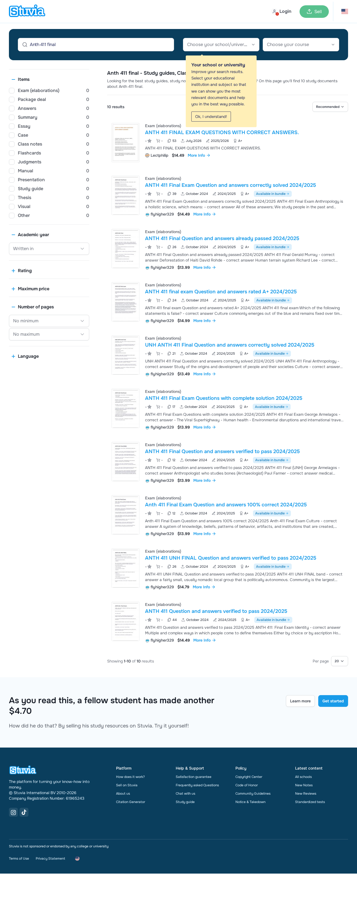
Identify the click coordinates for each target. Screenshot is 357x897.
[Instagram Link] (13, 812)
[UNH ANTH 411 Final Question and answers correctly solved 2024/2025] (125, 355)
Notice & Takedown (250, 802)
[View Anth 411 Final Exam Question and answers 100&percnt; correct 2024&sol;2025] (227, 515)
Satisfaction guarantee (193, 777)
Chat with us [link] (185, 793)
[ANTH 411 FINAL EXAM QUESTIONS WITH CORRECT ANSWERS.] (125, 142)
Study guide (185, 802)
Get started (333, 700)
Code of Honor (246, 785)
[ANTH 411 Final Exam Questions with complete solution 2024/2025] (125, 408)
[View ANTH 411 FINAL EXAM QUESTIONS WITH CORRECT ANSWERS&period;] (227, 143)
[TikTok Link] (24, 812)
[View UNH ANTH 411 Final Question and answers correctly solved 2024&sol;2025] (227, 355)
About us (123, 793)
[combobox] (221, 44)
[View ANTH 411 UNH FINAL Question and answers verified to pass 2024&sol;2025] (227, 568)
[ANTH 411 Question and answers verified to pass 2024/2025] (125, 621)
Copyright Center (248, 777)
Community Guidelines (253, 793)
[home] (27, 11)
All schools (303, 777)
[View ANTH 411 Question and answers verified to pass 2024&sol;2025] (227, 621)
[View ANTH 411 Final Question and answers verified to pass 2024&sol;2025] (227, 461)
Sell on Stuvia (127, 785)
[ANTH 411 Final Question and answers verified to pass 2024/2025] (125, 461)
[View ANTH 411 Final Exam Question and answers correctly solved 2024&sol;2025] (227, 195)
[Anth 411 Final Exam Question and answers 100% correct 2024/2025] (125, 515)
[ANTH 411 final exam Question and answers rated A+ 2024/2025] (125, 301)
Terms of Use (19, 858)
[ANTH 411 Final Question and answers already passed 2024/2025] (125, 248)
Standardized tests (310, 802)
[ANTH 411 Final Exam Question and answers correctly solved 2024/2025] (125, 195)
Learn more (300, 700)
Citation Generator (130, 802)
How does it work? (130, 777)
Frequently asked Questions (197, 785)
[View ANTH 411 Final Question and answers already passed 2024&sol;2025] (227, 248)
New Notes (304, 785)
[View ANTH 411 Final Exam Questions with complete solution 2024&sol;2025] (227, 408)
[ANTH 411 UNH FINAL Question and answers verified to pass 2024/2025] (125, 568)
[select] (330, 107)
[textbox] (221, 44)
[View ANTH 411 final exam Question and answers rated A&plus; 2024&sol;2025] (227, 302)
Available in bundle (271, 194)
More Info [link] (196, 155)
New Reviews (305, 793)
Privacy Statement (50, 858)
